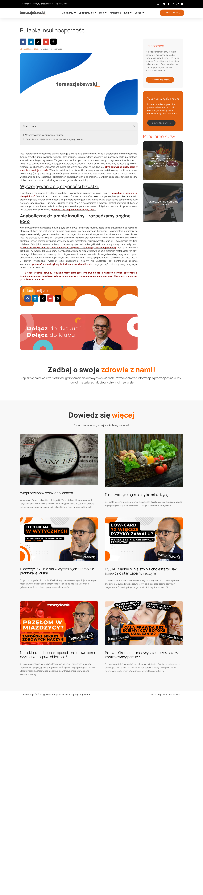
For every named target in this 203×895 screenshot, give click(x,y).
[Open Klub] (131, 12)
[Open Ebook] (143, 12)
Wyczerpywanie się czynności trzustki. (44, 134)
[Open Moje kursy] (75, 12)
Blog (36, 49)
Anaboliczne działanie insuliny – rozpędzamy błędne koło (54, 139)
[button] (158, 4)
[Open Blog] (106, 12)
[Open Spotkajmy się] (95, 12)
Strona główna (26, 49)
